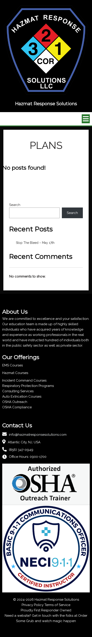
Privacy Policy (33, 605)
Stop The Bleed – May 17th (35, 243)
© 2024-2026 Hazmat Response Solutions (46, 600)
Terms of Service (57, 605)
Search (14, 205)
